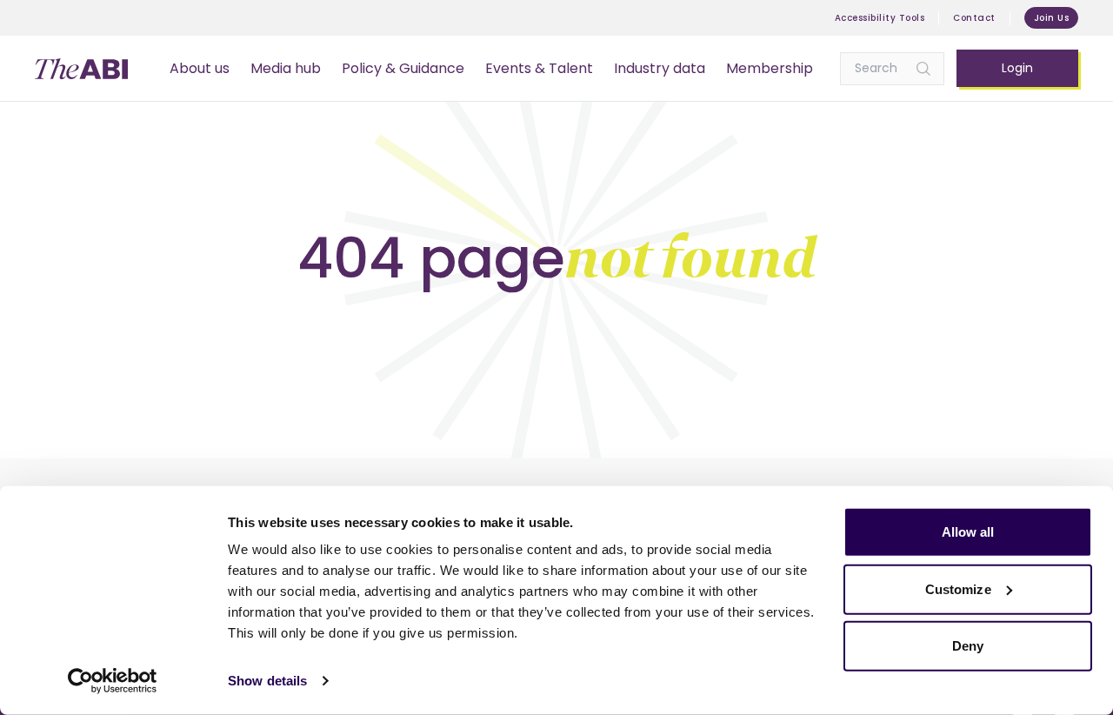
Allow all (968, 532)
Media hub (285, 68)
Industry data (659, 68)
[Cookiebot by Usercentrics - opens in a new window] (113, 681)
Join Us (1052, 17)
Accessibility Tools (880, 17)
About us (200, 68)
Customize (958, 588)
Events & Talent (539, 68)
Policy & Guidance (403, 68)
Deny (967, 645)
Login (1017, 68)
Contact (974, 17)
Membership (769, 68)
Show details (267, 680)
